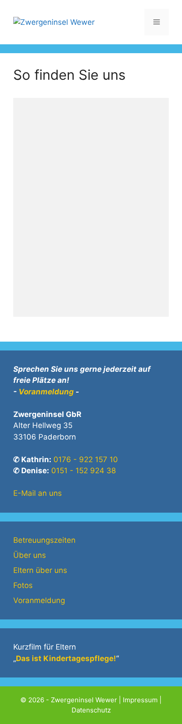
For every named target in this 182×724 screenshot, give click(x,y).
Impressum (140, 700)
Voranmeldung (46, 391)
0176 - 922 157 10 (85, 459)
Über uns (29, 555)
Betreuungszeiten (44, 540)
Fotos (23, 585)
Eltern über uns (40, 570)
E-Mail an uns (37, 493)
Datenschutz (91, 710)
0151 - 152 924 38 (83, 470)
